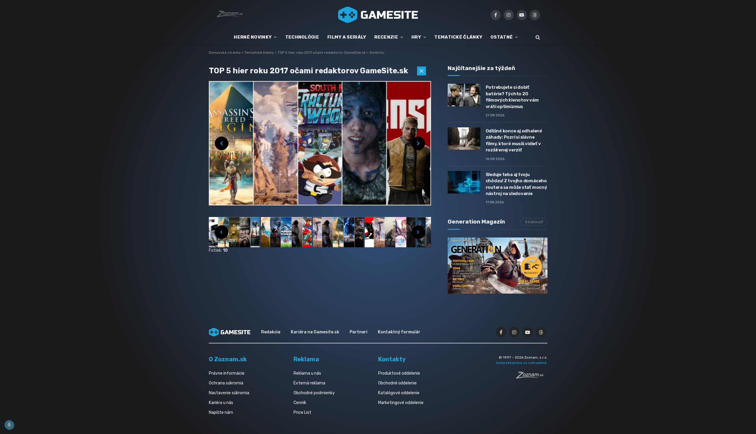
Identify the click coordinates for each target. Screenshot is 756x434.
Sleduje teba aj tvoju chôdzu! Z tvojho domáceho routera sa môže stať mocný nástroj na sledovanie (516, 184)
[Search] (537, 37)
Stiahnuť (534, 222)
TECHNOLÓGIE (302, 37)
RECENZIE (386, 37)
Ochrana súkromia (226, 383)
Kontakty (392, 359)
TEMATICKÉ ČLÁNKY (458, 37)
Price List (302, 412)
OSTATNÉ (501, 37)
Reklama (306, 359)
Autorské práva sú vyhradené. (521, 363)
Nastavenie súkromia (229, 392)
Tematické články (259, 52)
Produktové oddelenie (399, 373)
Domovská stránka (225, 52)
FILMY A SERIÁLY (346, 37)
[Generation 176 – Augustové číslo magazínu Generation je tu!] (497, 265)
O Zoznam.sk (228, 359)
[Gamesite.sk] (378, 15)
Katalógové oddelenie (398, 392)
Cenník (299, 402)
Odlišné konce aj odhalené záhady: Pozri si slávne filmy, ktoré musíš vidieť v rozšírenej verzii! (514, 140)
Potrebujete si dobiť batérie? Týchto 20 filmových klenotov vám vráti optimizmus (512, 97)
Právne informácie (226, 373)
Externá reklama (309, 383)
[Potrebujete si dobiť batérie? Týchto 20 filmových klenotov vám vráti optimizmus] (464, 95)
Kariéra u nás (221, 402)
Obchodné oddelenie (397, 383)
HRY (416, 37)
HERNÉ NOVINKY (253, 37)
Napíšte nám (221, 412)
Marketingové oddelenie (401, 402)
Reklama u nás (307, 373)
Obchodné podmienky (314, 392)
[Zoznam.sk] (531, 377)
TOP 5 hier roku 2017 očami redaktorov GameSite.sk (322, 52)
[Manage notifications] (9, 425)
